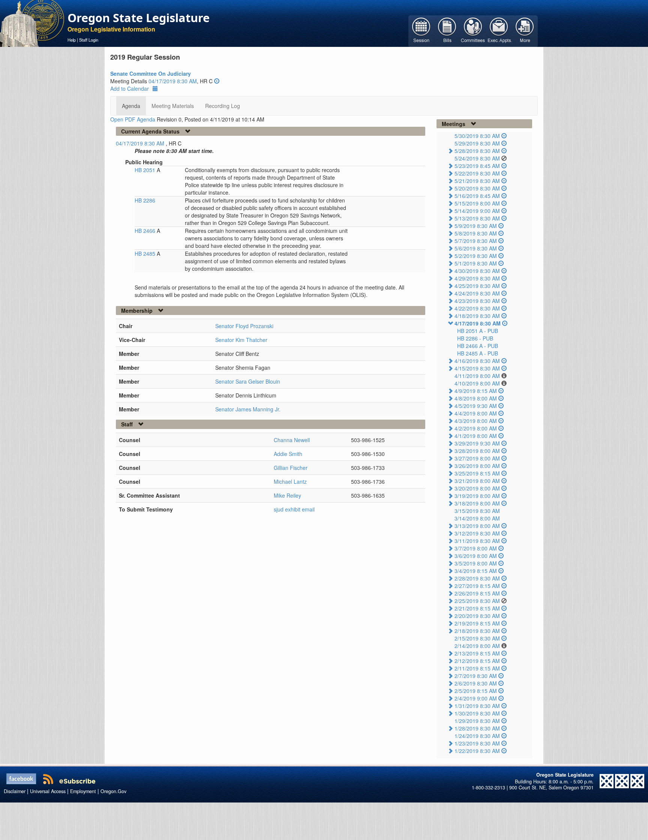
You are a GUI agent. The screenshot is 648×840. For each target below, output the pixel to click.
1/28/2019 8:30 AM (477, 728)
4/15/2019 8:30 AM (477, 368)
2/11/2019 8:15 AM (477, 668)
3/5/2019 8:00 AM (475, 563)
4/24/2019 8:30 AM (477, 293)
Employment (83, 791)
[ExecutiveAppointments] (499, 30)
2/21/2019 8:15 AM (477, 608)
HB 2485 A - (477, 353)
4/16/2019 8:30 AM (477, 360)
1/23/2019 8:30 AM (477, 743)
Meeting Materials (173, 106)
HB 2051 (146, 170)
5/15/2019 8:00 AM (477, 203)
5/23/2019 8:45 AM (477, 166)
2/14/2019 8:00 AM (477, 646)
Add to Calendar (129, 88)
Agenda (131, 106)
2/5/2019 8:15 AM (475, 690)
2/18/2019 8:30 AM (477, 630)
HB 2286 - (475, 338)
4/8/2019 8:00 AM (475, 398)
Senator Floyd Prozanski (244, 326)
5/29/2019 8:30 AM (477, 143)
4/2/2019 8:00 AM (475, 428)
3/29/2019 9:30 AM (477, 443)
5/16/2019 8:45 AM (477, 196)
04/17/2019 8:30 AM (172, 81)
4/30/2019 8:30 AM (477, 270)
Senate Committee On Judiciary (150, 73)
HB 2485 (146, 253)
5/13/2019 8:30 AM (477, 218)
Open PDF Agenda (132, 119)
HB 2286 (145, 200)
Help (72, 40)
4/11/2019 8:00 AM (477, 376)
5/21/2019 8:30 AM (477, 180)
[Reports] (525, 30)
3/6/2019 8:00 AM (475, 556)
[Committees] (473, 30)
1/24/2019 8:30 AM (477, 736)
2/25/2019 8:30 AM (477, 600)
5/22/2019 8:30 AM (477, 173)
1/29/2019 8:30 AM (477, 720)
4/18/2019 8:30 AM (477, 316)
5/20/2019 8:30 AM (477, 188)
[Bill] (447, 30)
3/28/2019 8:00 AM (477, 450)
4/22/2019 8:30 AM (477, 308)
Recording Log (222, 106)
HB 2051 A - (477, 330)
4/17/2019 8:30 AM (477, 323)
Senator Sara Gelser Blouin (247, 381)
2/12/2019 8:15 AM (477, 660)
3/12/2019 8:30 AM (477, 533)
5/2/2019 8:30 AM (475, 256)
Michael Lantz (290, 481)
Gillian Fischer (291, 467)
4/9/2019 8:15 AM (475, 390)
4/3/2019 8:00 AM (475, 420)
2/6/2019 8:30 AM (475, 683)
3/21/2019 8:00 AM (477, 480)
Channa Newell (292, 440)
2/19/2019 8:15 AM (477, 623)
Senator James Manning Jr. (247, 409)
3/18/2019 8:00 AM (477, 503)
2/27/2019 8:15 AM (477, 586)
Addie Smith (288, 454)
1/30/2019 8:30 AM (477, 713)
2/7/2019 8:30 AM (475, 676)
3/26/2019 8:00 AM (477, 466)
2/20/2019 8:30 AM (477, 616)
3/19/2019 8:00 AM (477, 496)
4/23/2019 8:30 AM (477, 300)
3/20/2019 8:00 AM (477, 488)
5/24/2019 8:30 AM (477, 158)
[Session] (421, 30)
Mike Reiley (287, 495)
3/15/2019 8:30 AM (477, 510)
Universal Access (48, 791)
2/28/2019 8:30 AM (477, 578)
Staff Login (88, 40)
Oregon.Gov (113, 791)
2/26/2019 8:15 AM (477, 593)
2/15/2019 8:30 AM (477, 638)
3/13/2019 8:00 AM (477, 526)
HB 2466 (146, 230)
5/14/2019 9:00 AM (477, 210)
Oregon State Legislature (139, 17)
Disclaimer (15, 791)
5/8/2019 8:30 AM (475, 233)
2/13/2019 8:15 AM (477, 653)
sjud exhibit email (294, 509)
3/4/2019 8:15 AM (475, 570)
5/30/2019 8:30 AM (477, 136)
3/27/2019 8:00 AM (477, 458)
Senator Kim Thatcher (241, 340)
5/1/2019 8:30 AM (475, 263)
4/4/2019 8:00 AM (475, 413)
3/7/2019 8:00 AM (475, 548)
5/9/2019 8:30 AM (475, 226)
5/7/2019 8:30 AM (475, 240)
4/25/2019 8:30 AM (477, 286)
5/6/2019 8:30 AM (475, 248)
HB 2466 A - (477, 346)
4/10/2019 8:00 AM (477, 383)
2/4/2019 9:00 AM (475, 698)
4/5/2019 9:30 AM (475, 406)
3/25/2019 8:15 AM (477, 473)
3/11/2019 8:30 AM (477, 540)
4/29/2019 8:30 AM (477, 278)
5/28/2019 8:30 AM (477, 150)
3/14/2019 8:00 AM (477, 518)
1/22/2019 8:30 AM (477, 750)
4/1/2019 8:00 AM (475, 436)
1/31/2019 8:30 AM (477, 706)
